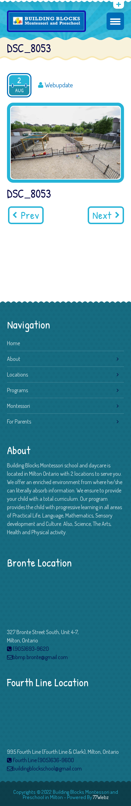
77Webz (101, 797)
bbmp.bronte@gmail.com (40, 657)
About (13, 358)
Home (13, 343)
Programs (17, 390)
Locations (17, 374)
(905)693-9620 (30, 648)
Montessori (18, 405)
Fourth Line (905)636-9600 (43, 760)
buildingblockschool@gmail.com (47, 768)
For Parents (19, 421)
